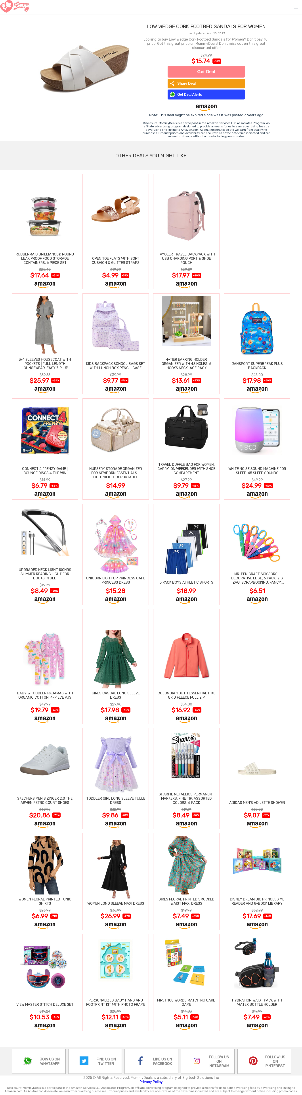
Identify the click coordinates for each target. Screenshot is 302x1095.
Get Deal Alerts (189, 94)
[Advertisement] (257, 231)
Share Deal (183, 83)
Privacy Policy (151, 1082)
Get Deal (206, 71)
